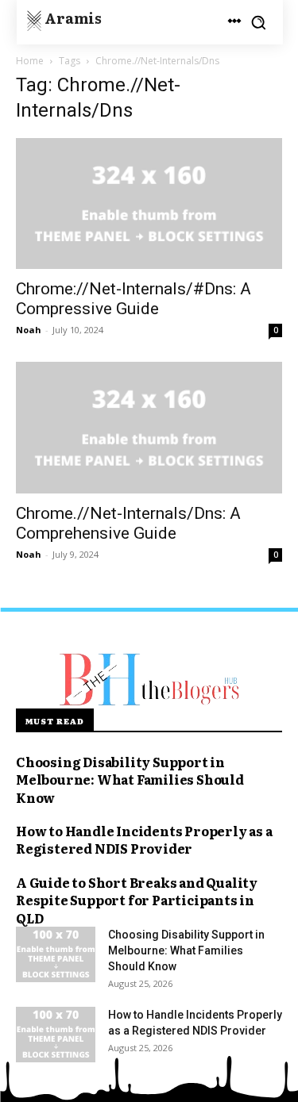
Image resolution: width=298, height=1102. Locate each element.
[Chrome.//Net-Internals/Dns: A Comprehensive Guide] (149, 427)
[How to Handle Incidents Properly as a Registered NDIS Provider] (55, 1034)
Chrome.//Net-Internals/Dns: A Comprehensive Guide (128, 523)
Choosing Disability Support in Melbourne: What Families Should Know (130, 779)
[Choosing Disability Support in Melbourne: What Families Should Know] (55, 954)
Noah (28, 330)
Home (30, 60)
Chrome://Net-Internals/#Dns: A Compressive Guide (133, 298)
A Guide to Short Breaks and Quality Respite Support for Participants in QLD (136, 900)
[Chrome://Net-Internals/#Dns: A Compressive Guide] (149, 203)
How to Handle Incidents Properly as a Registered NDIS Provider (144, 839)
